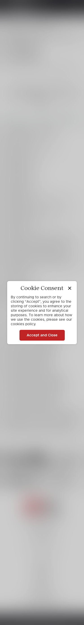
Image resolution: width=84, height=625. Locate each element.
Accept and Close (42, 335)
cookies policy (23, 324)
